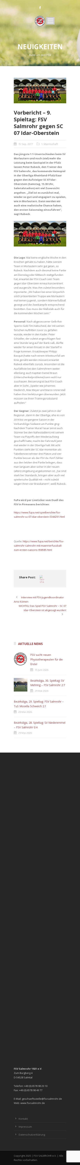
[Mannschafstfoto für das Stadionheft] (40, 90)
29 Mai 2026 (41, 690)
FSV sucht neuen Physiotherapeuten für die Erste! (46, 659)
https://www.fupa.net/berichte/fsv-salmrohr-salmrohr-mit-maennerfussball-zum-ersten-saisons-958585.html (39, 546)
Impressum (25, 1126)
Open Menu (50, 21)
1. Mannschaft (49, 144)
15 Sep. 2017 (25, 144)
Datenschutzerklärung (32, 1134)
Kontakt (23, 1118)
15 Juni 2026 (41, 670)
